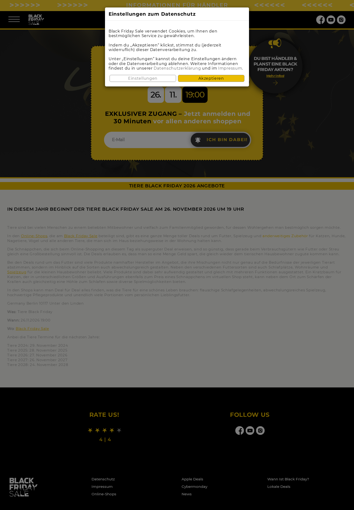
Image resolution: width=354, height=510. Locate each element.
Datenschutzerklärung (177, 68)
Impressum (230, 68)
